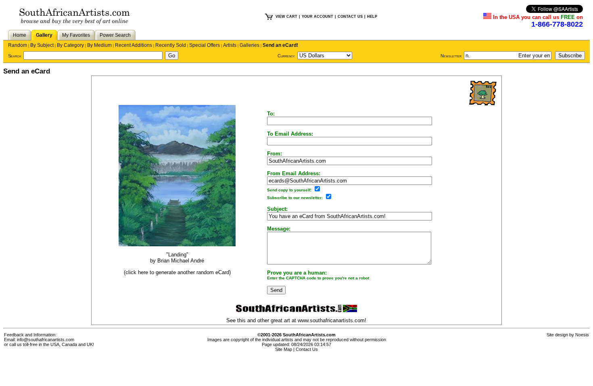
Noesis (582, 334)
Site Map (283, 349)
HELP (372, 17)
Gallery (44, 35)
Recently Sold (170, 45)
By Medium (99, 45)
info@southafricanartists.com (45, 339)
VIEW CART (286, 17)
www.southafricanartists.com (331, 320)
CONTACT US (350, 17)
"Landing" (177, 255)
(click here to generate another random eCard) (177, 272)
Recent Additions (133, 45)
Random (17, 45)
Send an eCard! (280, 45)
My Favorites (76, 35)
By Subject (42, 45)
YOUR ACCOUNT (317, 17)
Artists (229, 45)
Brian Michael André (180, 261)
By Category (70, 45)
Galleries (249, 45)
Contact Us (307, 349)
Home (19, 35)
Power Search (115, 35)
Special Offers (204, 45)
